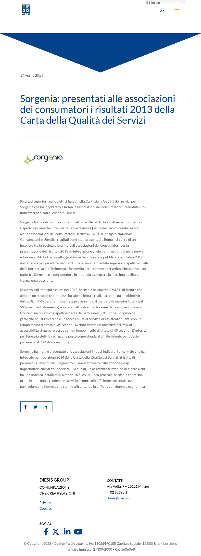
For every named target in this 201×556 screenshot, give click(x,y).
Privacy (45, 502)
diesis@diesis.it (118, 498)
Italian (155, 3)
